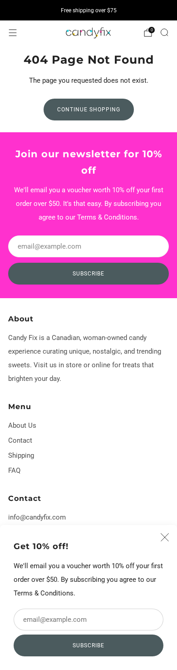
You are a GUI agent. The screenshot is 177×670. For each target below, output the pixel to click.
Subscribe (88, 645)
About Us (22, 425)
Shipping (21, 455)
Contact (20, 440)
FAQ (14, 470)
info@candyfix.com (37, 517)
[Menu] (12, 32)
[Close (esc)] (164, 537)
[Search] (164, 32)
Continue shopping (88, 109)
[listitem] (88, 10)
